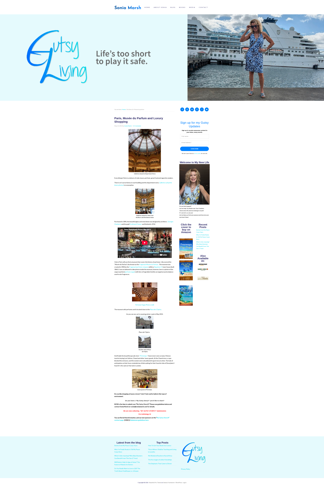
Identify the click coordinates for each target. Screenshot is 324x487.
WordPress (179, 482)
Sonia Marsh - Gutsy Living (127, 8)
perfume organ (130, 272)
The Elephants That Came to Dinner (160, 463)
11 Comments (137, 126)
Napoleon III (158, 267)
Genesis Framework (169, 482)
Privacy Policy (185, 469)
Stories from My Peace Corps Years (125, 445)
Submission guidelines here (139, 420)
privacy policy (197, 153)
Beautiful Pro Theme (155, 482)
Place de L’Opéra (155, 309)
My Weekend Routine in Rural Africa (160, 456)
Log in (184, 482)
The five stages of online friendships (160, 460)
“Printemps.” (143, 356)
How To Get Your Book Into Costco (159, 445)
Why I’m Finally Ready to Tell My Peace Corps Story (203, 237)
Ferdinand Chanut (136, 224)
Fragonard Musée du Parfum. (149, 264)
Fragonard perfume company (138, 267)
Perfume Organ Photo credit (144, 305)
